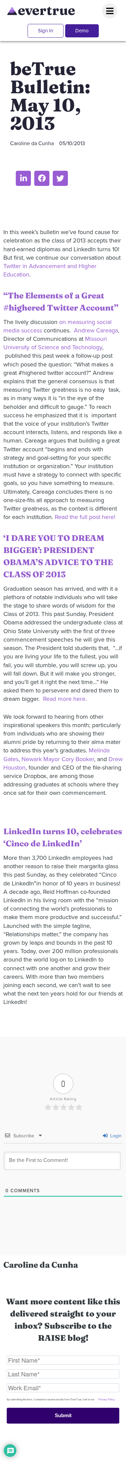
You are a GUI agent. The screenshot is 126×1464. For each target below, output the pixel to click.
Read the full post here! (85, 517)
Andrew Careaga (96, 330)
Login (115, 1136)
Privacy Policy (106, 1399)
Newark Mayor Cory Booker (58, 759)
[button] (23, 178)
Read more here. (65, 699)
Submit (63, 1415)
